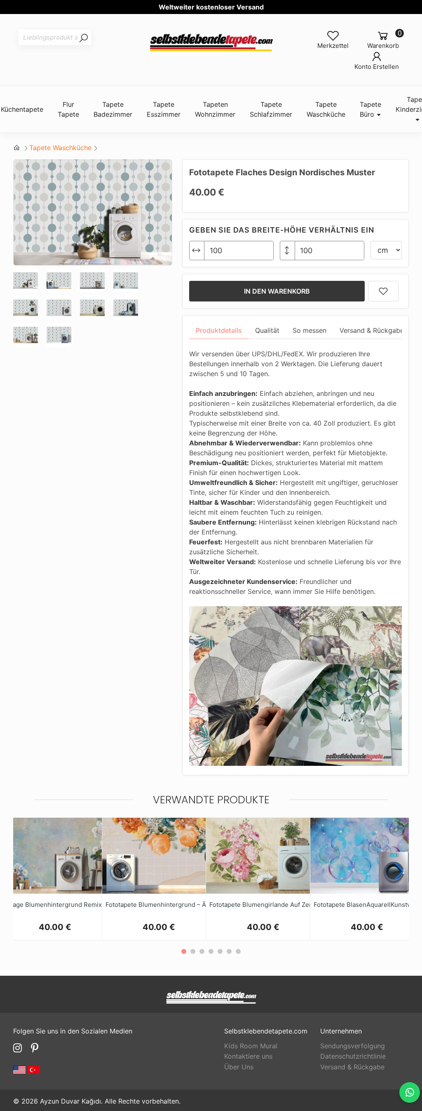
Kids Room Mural (250, 1046)
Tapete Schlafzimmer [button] (271, 109)
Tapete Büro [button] (370, 109)
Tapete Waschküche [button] (326, 109)
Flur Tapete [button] (68, 109)
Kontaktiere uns (248, 1056)
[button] (399, 871)
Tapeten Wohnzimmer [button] (215, 109)
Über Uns (238, 1067)
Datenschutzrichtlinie (353, 1056)
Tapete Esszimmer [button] (164, 109)
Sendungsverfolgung (352, 1046)
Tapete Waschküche (60, 148)
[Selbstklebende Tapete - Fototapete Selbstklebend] (211, 43)
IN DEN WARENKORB (277, 291)
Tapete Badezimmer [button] (113, 109)
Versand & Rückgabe (352, 1067)
